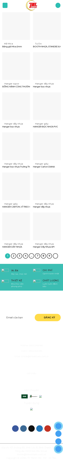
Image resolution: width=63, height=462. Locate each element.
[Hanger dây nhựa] (47, 186)
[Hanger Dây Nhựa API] (47, 226)
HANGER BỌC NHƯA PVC (45, 126)
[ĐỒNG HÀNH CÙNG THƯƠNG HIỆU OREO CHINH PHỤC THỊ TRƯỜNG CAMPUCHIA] (16, 66)
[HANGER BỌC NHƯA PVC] (47, 106)
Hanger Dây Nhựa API (43, 247)
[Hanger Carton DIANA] (47, 146)
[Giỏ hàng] (58, 5)
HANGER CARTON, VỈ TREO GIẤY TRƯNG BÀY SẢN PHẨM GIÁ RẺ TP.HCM (16, 206)
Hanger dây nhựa (41, 206)
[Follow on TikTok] (31, 428)
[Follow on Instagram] (23, 428)
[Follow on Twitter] (39, 428)
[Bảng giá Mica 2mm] (16, 26)
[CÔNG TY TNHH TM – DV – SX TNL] (31, 5)
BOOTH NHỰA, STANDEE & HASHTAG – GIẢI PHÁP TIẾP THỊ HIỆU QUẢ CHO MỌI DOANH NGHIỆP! (47, 46)
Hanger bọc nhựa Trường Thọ (16, 166)
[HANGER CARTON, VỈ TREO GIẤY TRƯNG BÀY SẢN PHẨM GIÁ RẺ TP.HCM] (16, 186)
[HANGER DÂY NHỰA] (16, 226)
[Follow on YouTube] (47, 428)
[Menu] (5, 5)
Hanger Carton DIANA (44, 166)
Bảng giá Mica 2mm (12, 46)
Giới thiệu (31, 373)
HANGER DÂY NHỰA (12, 247)
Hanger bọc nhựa (41, 86)
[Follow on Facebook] (15, 428)
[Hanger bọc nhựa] (47, 66)
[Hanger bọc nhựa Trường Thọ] (16, 146)
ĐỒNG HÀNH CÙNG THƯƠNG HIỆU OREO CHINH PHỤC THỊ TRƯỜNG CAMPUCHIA (16, 86)
